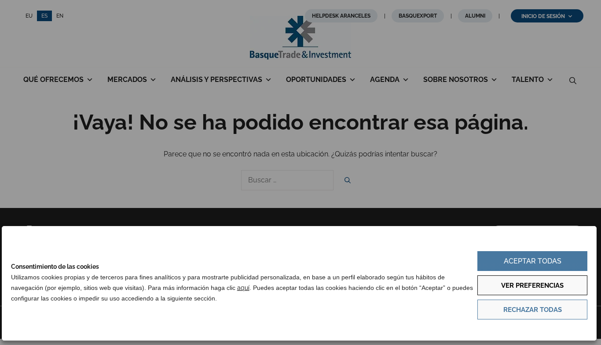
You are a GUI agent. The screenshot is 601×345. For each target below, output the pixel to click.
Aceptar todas (532, 261)
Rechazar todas (532, 310)
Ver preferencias (532, 285)
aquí (243, 287)
